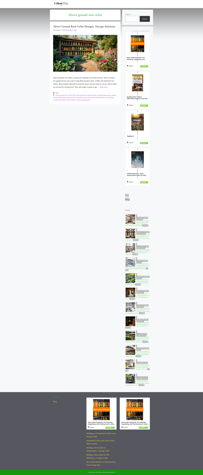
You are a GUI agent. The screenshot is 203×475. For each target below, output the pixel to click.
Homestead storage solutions (62, 97)
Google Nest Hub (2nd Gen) (142, 362)
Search (127, 14)
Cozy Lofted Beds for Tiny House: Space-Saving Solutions (143, 233)
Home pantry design (109, 95)
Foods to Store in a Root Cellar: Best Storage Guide (142, 320)
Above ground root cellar (64, 95)
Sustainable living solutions (67, 100)
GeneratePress (111, 472)
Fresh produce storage (95, 95)
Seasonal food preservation (97, 97)
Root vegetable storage (79, 97)
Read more (104, 87)
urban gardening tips (83, 100)
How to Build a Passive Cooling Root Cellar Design (142, 291)
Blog (57, 93)
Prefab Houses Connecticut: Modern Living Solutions (141, 334)
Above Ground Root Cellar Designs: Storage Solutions (84, 26)
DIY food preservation (80, 95)
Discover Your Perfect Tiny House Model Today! (143, 277)
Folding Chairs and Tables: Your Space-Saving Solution (142, 247)
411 (127, 195)
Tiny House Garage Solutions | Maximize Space (142, 218)
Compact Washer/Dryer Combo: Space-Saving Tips (142, 306)
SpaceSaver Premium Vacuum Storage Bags (142, 261)
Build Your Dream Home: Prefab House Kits (142, 349)
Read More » (145, 225)
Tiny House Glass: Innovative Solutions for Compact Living (142, 378)
